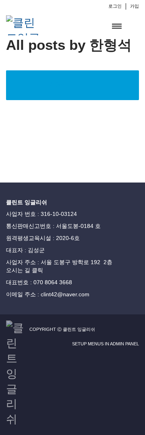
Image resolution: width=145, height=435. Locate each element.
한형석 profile (72, 85)
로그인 (115, 6)
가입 (134, 6)
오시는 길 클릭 (24, 270)
